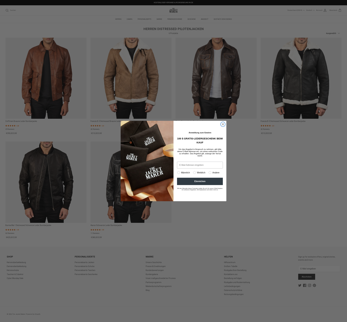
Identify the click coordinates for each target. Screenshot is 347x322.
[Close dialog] (223, 124)
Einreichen (199, 181)
